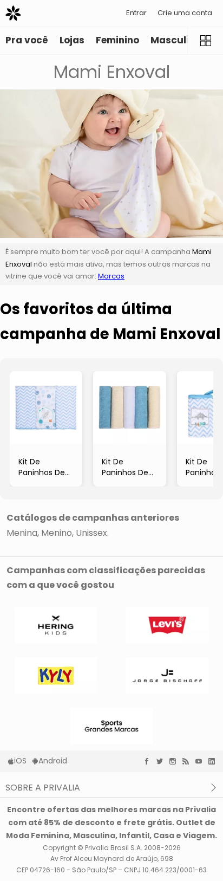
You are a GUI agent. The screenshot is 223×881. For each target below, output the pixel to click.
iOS (20, 760)
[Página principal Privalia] (13, 13)
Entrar (136, 13)
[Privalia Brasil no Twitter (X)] (162, 761)
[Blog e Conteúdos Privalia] (188, 761)
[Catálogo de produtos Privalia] (205, 40)
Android (52, 760)
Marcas (111, 276)
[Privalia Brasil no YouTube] (201, 761)
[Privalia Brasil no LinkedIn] (214, 761)
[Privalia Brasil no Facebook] (149, 761)
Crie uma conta (185, 13)
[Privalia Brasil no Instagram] (175, 761)
